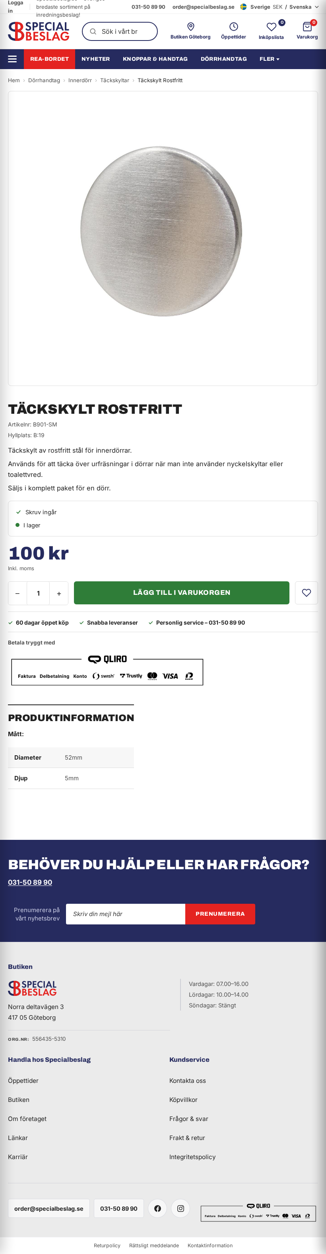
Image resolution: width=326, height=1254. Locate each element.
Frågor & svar (188, 1119)
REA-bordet (49, 59)
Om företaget (27, 1119)
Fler (267, 59)
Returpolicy (107, 1245)
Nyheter (96, 59)
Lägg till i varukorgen (182, 592)
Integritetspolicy (192, 1157)
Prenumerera (220, 914)
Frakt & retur (187, 1138)
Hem (14, 80)
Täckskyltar (114, 80)
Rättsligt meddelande (154, 1245)
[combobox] (120, 31)
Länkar (18, 1138)
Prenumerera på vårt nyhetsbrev (37, 914)
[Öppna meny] (15, 59)
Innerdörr (80, 80)
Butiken (18, 1100)
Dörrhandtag (224, 59)
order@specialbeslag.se (204, 7)
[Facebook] (157, 1208)
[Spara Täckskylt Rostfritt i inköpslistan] (306, 592)
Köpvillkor (183, 1100)
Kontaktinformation (210, 1245)
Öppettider (23, 1080)
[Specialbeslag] (38, 31)
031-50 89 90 (148, 7)
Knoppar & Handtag (155, 59)
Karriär (18, 1157)
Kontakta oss (187, 1080)
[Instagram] (180, 1208)
